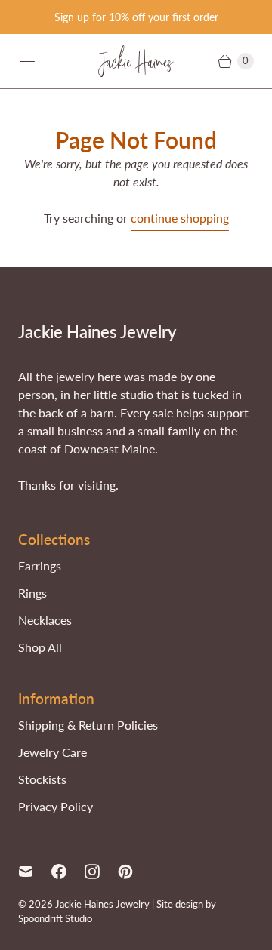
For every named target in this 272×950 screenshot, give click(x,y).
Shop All (40, 647)
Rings (32, 593)
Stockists (42, 779)
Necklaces (45, 620)
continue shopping (180, 218)
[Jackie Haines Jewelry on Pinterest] (134, 871)
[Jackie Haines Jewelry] (136, 61)
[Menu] (27, 61)
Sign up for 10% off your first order (136, 17)
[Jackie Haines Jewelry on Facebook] (68, 871)
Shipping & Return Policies (88, 725)
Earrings (39, 565)
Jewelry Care (52, 752)
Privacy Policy (55, 806)
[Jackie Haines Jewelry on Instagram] (101, 871)
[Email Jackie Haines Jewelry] (34, 871)
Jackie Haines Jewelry (102, 904)
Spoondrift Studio (55, 918)
